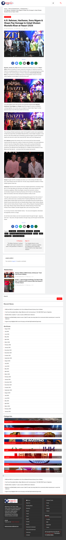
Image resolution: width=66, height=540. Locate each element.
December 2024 (8, 382)
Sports (27, 511)
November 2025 (8, 352)
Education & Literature (31, 527)
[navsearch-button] (60, 3)
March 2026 (7, 342)
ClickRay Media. (49, 534)
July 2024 (7, 395)
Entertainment (8, 17)
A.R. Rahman (12, 231)
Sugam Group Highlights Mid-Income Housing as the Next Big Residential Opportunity (23, 321)
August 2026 (7, 328)
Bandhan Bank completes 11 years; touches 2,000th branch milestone (20, 314)
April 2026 (7, 339)
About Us (28, 503)
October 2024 (8, 387)
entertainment (21, 231)
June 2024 (7, 398)
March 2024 (7, 406)
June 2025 (7, 366)
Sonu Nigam (8, 236)
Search (6, 296)
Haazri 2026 (29, 231)
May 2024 (7, 400)
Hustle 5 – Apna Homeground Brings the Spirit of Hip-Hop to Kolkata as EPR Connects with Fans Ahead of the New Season (29, 281)
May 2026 (7, 336)
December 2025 (8, 350)
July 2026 (7, 331)
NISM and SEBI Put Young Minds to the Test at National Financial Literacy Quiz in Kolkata (24, 309)
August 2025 (7, 360)
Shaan (41, 233)
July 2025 (7, 363)
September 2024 (8, 390)
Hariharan (37, 231)
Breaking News (29, 505)
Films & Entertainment (31, 529)
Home (28, 500)
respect (35, 233)
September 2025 (8, 358)
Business (28, 508)
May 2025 (7, 368)
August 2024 (7, 392)
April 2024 (7, 403)
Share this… (24, 59)
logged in (14, 261)
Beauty (27, 524)
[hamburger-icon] (53, 3)
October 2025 (8, 355)
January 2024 (8, 411)
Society (27, 521)
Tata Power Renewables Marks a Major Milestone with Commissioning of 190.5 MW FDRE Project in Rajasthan (28, 312)
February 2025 (8, 376)
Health (27, 519)
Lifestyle (28, 535)
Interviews (28, 532)
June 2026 (7, 334)
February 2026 (8, 344)
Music (6, 233)
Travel (27, 513)
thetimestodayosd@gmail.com (11, 526)
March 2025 (7, 374)
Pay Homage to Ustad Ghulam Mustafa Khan (21, 233)
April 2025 (7, 371)
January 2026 (8, 347)
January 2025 (8, 379)
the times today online (18, 236)
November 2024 (8, 384)
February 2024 (8, 408)
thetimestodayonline (9, 28)
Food (27, 516)
